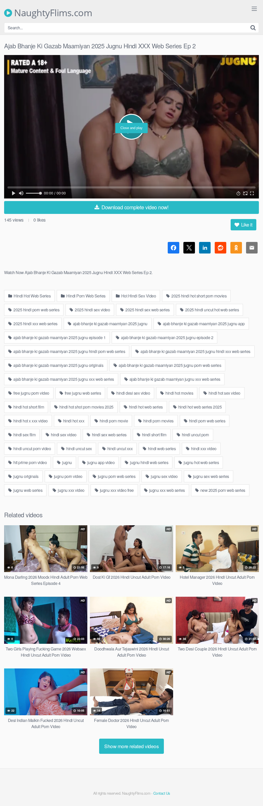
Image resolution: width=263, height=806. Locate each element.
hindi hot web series (145, 407)
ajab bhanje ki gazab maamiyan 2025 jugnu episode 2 (166, 337)
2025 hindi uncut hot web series (211, 310)
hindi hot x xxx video (30, 421)
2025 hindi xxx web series (35, 324)
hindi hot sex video (224, 393)
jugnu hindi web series (148, 462)
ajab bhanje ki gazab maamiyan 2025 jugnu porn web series (169, 365)
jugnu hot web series (201, 462)
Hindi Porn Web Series (85, 296)
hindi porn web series (206, 421)
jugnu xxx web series (166, 490)
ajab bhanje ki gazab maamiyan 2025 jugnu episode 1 (59, 337)
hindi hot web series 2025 (199, 407)
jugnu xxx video (70, 490)
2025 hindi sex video (92, 310)
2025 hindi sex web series (147, 310)
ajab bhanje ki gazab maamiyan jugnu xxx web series (174, 379)
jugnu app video (100, 462)
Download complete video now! (134, 207)
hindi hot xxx (73, 421)
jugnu (66, 462)
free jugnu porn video (31, 393)
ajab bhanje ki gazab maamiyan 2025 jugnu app (203, 324)
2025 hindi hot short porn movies (199, 296)
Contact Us (161, 793)
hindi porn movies (158, 421)
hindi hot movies (179, 393)
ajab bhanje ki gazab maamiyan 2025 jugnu (109, 324)
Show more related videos (131, 745)
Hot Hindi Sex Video (138, 296)
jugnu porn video (67, 476)
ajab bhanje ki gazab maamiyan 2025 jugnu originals (58, 365)
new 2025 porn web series (222, 490)
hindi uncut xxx (119, 448)
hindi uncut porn (195, 435)
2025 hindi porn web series (36, 310)
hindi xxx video (203, 448)
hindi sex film (24, 435)
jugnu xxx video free (116, 490)
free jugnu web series (82, 393)
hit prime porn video (30, 462)
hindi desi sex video (133, 393)
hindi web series (161, 448)
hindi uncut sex (78, 448)
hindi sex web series (109, 435)
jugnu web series (28, 490)
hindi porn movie (113, 421)
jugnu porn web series (116, 476)
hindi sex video (63, 435)
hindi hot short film (28, 407)
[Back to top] (249, 789)
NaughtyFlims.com (52, 12)
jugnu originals (26, 476)
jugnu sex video (164, 476)
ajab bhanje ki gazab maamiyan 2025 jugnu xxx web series (63, 379)
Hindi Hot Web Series (32, 296)
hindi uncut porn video (32, 448)
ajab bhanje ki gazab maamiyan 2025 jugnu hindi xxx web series (195, 351)
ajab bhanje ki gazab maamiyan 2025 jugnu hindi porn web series (69, 351)
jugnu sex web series (210, 476)
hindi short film (153, 435)
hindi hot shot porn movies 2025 (86, 407)
